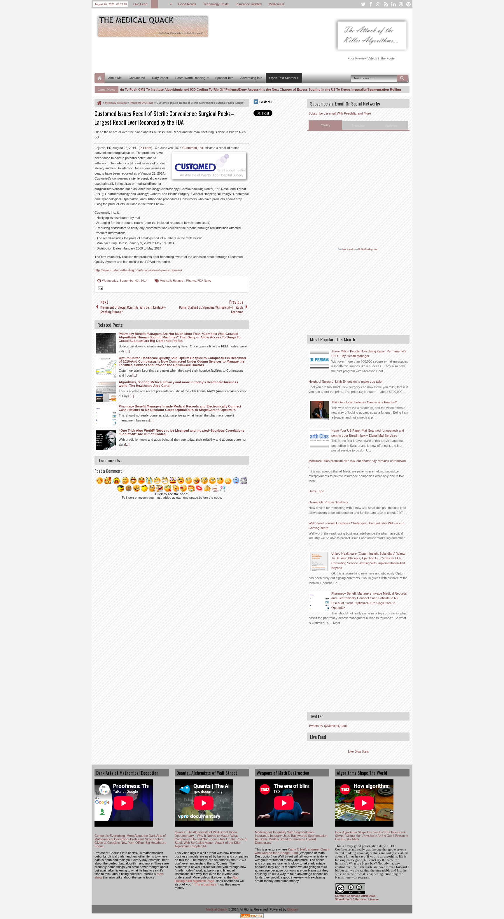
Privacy (325, 125)
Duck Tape (316, 491)
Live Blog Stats (358, 751)
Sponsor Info (224, 78)
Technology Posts (216, 4)
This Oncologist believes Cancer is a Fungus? (364, 402)
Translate (358, 125)
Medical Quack (217, 909)
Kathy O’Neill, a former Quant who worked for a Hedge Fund (292, 851)
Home (99, 78)
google (378, 4)
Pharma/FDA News (198, 280)
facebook (370, 4)
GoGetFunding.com (367, 249)
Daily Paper (160, 78)
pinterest (408, 4)
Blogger (292, 909)
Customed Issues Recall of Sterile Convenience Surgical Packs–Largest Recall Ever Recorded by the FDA (164, 117)
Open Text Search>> (284, 78)
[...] (127, 351)
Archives (391, 125)
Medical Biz (277, 4)
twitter (363, 4)
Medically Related (172, 280)
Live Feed (140, 4)
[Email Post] (99, 289)
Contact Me (137, 78)
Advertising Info (251, 78)
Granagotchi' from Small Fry (328, 502)
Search (402, 78)
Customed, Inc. (193, 148)
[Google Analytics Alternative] (252, 916)
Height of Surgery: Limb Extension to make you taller (346, 381)
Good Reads (187, 4)
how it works (348, 249)
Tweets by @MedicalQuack (328, 726)
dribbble (401, 4)
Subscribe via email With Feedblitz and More (340, 113)
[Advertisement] (200, 55)
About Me (115, 78)
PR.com (145, 148)
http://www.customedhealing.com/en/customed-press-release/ (138, 270)
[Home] (99, 103)
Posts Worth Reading (190, 78)
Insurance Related (249, 4)
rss (386, 4)
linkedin (393, 4)
